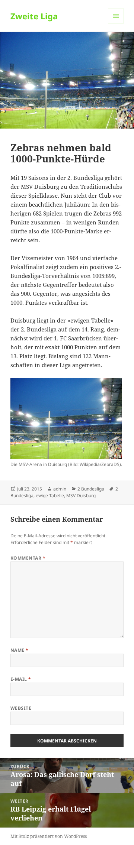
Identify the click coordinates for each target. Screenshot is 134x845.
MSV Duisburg (81, 495)
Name (19, 650)
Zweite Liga (34, 16)
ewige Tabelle (50, 495)
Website (20, 708)
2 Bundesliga (90, 489)
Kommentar (27, 558)
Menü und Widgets (116, 23)
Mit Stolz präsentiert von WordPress (48, 836)
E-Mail (20, 679)
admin (59, 489)
